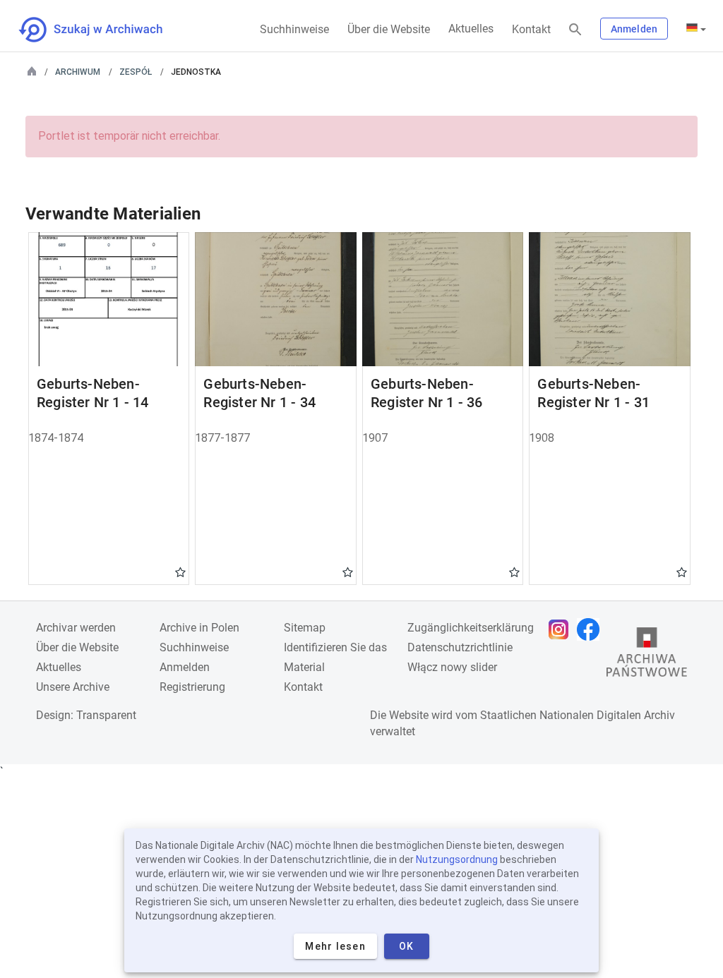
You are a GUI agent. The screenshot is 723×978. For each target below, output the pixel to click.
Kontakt (531, 29)
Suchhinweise (294, 29)
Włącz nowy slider (452, 667)
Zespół (135, 72)
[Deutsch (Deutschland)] (696, 29)
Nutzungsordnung (457, 859)
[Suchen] (575, 30)
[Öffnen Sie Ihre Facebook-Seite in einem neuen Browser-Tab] (592, 629)
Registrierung (192, 687)
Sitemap (304, 627)
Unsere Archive (72, 687)
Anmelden (634, 29)
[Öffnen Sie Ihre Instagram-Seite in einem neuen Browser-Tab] (562, 629)
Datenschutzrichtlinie (460, 647)
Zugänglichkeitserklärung (470, 627)
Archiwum (77, 72)
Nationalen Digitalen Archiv (607, 715)
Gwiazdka (180, 572)
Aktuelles (471, 28)
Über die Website (388, 29)
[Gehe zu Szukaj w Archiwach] (103, 30)
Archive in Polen (199, 627)
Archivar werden (76, 627)
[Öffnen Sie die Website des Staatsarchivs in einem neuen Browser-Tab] (647, 655)
